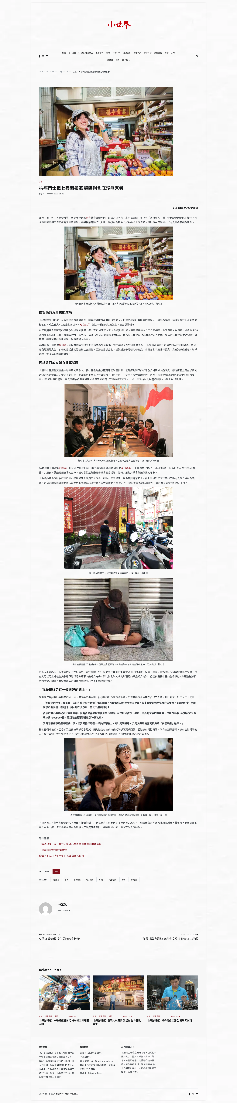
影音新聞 (72, 52)
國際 (108, 52)
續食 (123, 880)
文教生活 (137, 52)
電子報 (125, 60)
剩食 (88, 217)
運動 (167, 52)
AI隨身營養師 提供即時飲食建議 (59, 937)
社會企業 (112, 880)
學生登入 (74, 1093)
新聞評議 (158, 52)
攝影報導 (99, 52)
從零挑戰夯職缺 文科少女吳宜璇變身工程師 (170, 937)
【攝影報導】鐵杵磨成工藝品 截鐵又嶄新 (169, 1020)
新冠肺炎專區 (87, 52)
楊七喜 (101, 880)
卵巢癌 (63, 468)
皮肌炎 (62, 345)
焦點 (64, 52)
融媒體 (110, 60)
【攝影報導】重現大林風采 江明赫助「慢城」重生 (118, 1022)
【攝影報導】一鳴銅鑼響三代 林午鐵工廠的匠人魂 (64, 1022)
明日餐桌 (126, 468)
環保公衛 (127, 52)
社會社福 (116, 52)
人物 (173, 52)
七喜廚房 (85, 324)
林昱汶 (41, 194)
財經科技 (148, 52)
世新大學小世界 (62, 1093)
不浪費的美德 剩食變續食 (53, 850)
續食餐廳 (134, 880)
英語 (117, 60)
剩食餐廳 (77, 880)
